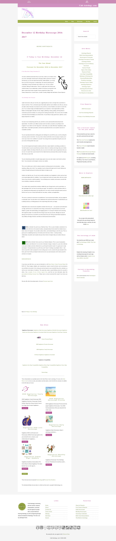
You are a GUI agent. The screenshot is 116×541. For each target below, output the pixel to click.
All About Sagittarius (39, 354)
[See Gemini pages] (45, 530)
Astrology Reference (86, 84)
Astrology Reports (86, 53)
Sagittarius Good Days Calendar (59, 332)
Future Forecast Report (47, 339)
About (46, 507)
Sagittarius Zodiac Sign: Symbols (32, 457)
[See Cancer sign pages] (48, 530)
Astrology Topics (86, 86)
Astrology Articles (86, 61)
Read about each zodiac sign (86, 195)
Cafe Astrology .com (32, 12)
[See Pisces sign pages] (78, 530)
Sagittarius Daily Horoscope (40, 330)
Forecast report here (48, 281)
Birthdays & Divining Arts (86, 76)
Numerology (44, 372)
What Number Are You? (86, 210)
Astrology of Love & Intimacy (86, 63)
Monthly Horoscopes (81, 511)
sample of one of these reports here (38, 272)
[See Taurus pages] (41, 530)
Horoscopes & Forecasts (86, 57)
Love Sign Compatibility (86, 74)
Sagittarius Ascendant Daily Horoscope (42, 332)
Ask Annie (86, 65)
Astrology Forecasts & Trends (86, 59)
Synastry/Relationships (86, 78)
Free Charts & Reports (81, 507)
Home (46, 505)
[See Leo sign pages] (52, 530)
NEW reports (87, 157)
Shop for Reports (80, 505)
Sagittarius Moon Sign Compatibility (47, 365)
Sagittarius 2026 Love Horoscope (32, 428)
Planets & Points (86, 72)
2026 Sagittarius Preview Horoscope (44, 344)
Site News (47, 515)
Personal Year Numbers (49, 479)
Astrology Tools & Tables (86, 82)
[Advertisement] (44, 297)
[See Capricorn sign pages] (71, 530)
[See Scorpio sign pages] (63, 530)
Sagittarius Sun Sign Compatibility (30, 365)
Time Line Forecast (84, 140)
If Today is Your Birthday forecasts (86, 116)
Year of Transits (83, 145)
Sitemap (47, 513)
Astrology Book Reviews (86, 88)
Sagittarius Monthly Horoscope (54, 330)
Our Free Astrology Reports (86, 112)
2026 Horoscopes (86, 108)
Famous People (86, 67)
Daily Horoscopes (80, 509)
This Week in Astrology (81, 517)
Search (47, 517)
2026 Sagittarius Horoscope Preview (56, 399)
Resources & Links (86, 90)
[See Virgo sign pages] (56, 530)
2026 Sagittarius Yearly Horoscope (45, 349)
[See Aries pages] (37, 530)
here (87, 224)
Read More (25, 408)
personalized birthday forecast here (30, 274)
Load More (24, 473)
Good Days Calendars (81, 513)
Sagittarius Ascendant (49, 354)
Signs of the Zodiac (86, 69)
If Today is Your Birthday (31, 311)
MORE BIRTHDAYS (44, 46)
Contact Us (48, 509)
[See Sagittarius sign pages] (67, 530)
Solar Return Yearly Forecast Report (57, 264)
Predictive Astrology (86, 80)
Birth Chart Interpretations (86, 55)
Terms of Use (48, 511)
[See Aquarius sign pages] (75, 530)
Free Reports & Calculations (86, 92)
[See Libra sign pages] (59, 530)
